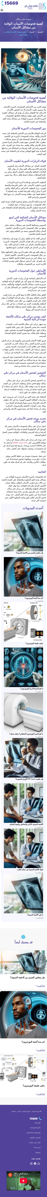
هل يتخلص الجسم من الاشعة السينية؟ (29, 553)
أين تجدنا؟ (37, 1148)
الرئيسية (40, 32)
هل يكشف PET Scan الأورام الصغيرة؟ (29, 779)
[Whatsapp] (38, 1163)
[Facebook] (35, 1163)
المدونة (32, 32)
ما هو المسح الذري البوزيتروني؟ (31, 688)
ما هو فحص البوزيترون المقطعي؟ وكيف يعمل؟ (26, 734)
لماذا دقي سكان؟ (34, 1143)
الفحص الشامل (35, 1138)
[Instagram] (31, 1163)
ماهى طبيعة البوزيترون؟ (34, 643)
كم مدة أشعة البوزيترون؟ (34, 598)
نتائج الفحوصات (35, 1128)
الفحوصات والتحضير (33, 1133)
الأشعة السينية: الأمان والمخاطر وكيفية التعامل (26, 824)
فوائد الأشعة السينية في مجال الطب (30, 869)
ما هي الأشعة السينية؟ (35, 915)
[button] (2, 10)
